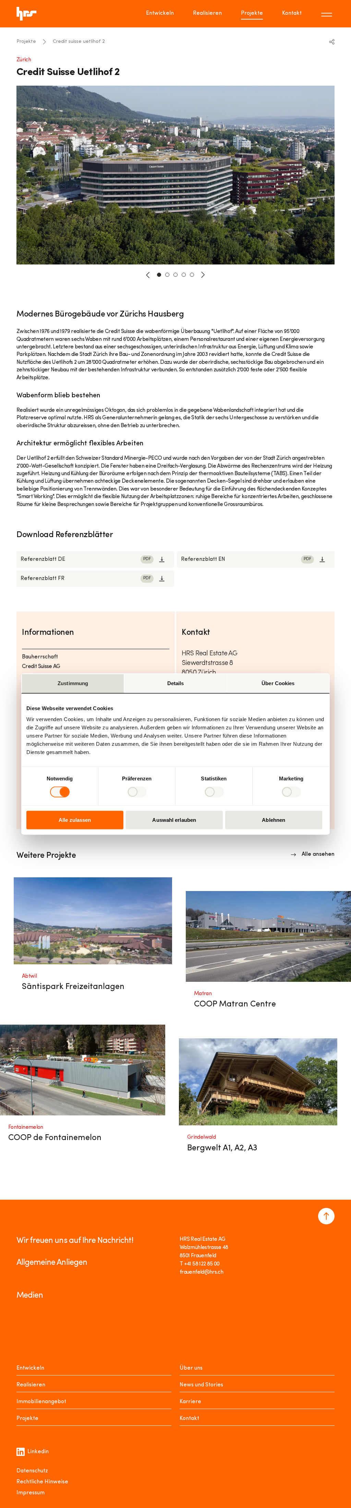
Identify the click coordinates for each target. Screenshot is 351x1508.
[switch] (137, 792)
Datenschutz (32, 1471)
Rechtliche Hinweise (42, 1482)
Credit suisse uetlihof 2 (79, 41)
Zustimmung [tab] (73, 683)
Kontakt (292, 13)
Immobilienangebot (41, 1402)
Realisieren (207, 13)
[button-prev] (148, 274)
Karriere (190, 1402)
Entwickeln (160, 13)
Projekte (252, 13)
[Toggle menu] (328, 14)
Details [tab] (175, 683)
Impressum (30, 1493)
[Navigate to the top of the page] (326, 1216)
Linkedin (38, 1452)
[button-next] (202, 274)
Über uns (191, 1368)
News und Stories (201, 1385)
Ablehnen (273, 820)
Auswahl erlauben (174, 820)
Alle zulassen (75, 820)
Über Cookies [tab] (278, 683)
